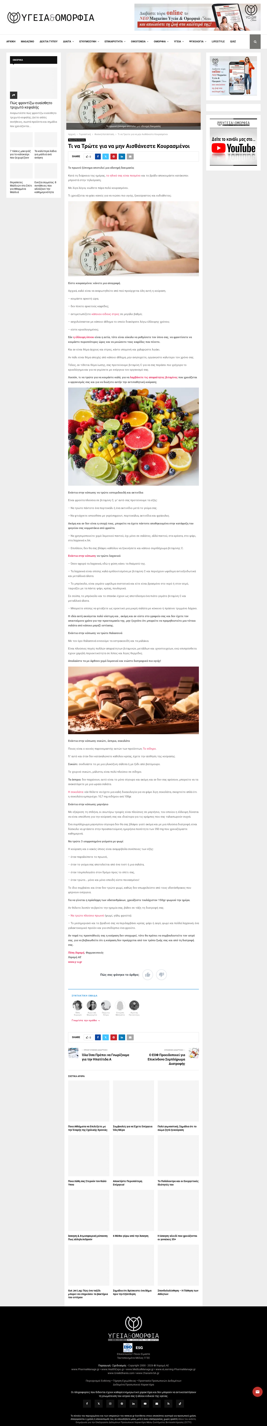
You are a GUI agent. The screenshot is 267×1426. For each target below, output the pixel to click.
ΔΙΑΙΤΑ (67, 41)
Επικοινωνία (124, 1354)
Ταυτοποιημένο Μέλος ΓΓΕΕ (133, 1357)
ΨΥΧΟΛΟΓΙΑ (196, 41)
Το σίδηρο (149, 748)
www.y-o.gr (75, 962)
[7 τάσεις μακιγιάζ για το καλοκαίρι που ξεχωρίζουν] (21, 139)
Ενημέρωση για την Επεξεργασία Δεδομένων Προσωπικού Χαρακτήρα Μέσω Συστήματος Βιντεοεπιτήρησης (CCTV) (133, 1422)
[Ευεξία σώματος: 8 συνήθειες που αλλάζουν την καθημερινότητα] (46, 170)
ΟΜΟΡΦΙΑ (160, 41)
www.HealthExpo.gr (112, 1369)
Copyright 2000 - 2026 (140, 1365)
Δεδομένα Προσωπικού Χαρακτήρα (133, 1384)
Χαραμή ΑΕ (162, 1365)
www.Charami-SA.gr (147, 1373)
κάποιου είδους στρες (105, 314)
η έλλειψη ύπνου (83, 337)
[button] (254, 1392)
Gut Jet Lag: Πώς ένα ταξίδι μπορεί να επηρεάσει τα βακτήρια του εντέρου (88, 1294)
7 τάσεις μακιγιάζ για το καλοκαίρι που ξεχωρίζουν (20, 154)
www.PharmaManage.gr (85, 1369)
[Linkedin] (133, 1404)
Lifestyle (218, 41)
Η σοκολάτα (75, 792)
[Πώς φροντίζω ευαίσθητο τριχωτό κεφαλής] (33, 83)
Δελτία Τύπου (49, 41)
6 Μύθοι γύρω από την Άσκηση (130, 1235)
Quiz (233, 41)
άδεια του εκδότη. (187, 1419)
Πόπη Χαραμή (76, 952)
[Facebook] (87, 1404)
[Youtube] (145, 1404)
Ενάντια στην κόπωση (81, 555)
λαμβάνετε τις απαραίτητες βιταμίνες (154, 377)
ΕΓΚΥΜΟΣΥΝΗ (87, 41)
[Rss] (168, 1404)
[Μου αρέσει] (147, 974)
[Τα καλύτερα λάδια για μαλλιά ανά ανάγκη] (46, 139)
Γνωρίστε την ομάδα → (86, 1020)
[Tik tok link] (180, 1404)
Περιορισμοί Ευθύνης (98, 1380)
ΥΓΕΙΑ (177, 41)
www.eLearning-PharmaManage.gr (176, 1369)
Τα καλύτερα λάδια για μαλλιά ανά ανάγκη (45, 154)
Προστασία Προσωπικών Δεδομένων (159, 1380)
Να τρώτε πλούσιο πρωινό (87, 915)
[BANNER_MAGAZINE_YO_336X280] (233, 94)
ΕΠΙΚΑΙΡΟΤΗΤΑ (114, 41)
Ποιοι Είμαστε (142, 1354)
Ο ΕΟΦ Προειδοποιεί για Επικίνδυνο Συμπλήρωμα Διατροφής (166, 1059)
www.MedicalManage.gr (140, 1369)
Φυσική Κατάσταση (77, 140)
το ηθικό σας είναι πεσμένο (123, 175)
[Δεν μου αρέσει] (161, 974)
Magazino (27, 41)
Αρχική (10, 41)
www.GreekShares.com (121, 1373)
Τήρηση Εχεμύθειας (124, 1380)
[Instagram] (110, 1404)
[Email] (157, 1404)
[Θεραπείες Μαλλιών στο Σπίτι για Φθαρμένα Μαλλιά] (21, 170)
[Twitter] (99, 1404)
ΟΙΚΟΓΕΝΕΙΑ (138, 41)
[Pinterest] (122, 1404)
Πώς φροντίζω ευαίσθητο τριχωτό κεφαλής (31, 105)
